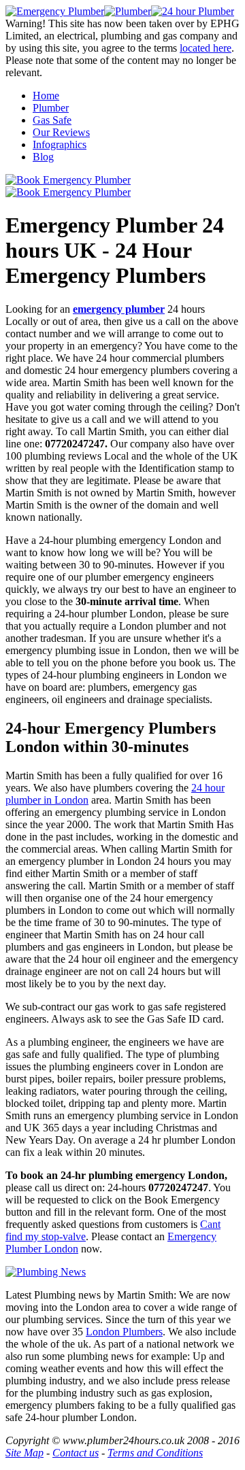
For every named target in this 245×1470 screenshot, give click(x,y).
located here (205, 48)
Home (46, 95)
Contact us (75, 1452)
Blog (43, 157)
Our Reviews (61, 132)
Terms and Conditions (155, 1452)
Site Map (24, 1452)
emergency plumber (119, 309)
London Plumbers (124, 1331)
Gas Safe (52, 120)
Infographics (59, 144)
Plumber (51, 108)
